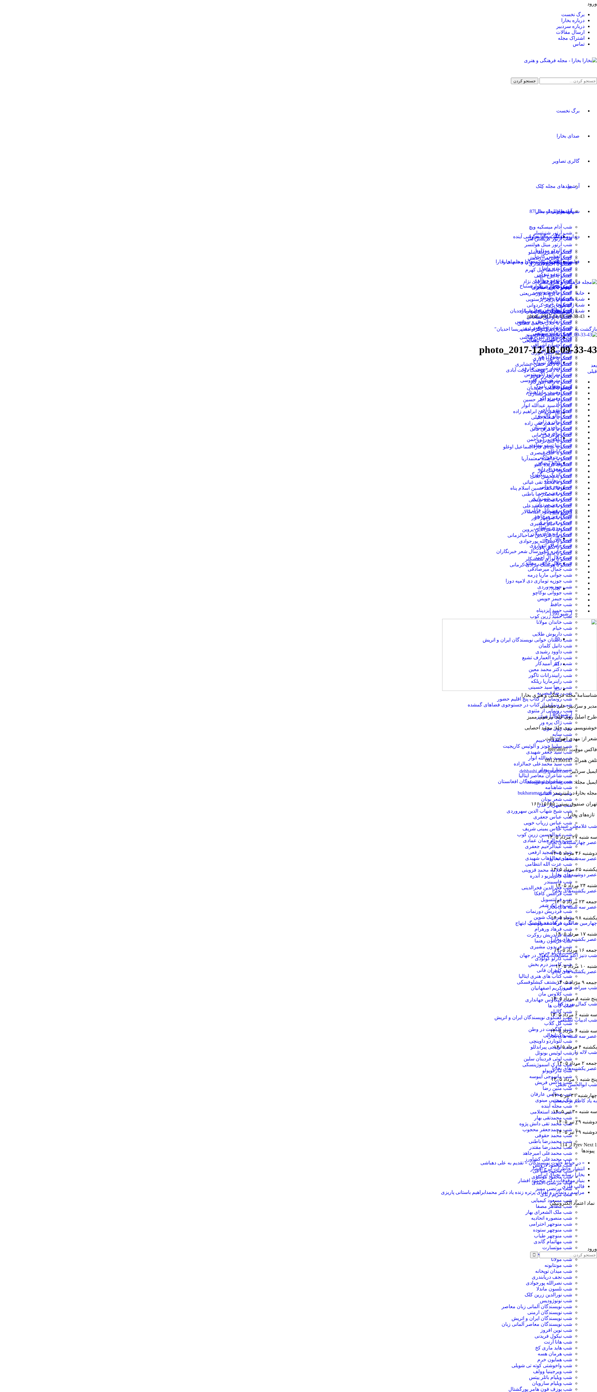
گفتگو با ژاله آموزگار (551, 381)
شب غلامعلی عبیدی (576, 826)
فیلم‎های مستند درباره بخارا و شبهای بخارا (538, 261)
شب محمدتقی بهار (553, 1117)
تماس (579, 44)
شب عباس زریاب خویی (548, 822)
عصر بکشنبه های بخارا (574, 939)
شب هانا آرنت (558, 1341)
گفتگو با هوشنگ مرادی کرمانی (541, 564)
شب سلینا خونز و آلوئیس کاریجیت (537, 746)
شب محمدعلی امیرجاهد (547, 1153)
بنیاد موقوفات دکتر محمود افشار (551, 1180)
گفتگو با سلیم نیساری (550, 393)
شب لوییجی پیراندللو (551, 1047)
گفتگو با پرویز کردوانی (549, 305)
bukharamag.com (535, 793)
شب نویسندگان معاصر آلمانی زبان (537, 1324)
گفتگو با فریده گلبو (553, 464)
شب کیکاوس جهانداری (548, 999)
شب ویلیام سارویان (552, 1383)
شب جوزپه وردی (554, 586)
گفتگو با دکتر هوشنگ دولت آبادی (539, 370)
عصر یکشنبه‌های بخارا (574, 890)
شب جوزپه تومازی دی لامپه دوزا (539, 580)
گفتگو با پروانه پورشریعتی (546, 293)
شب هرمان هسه (555, 1353)
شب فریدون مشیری (551, 946)
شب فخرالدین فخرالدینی (546, 887)
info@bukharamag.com (549, 782)
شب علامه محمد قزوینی (547, 870)
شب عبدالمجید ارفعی (550, 852)
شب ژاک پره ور (556, 722)
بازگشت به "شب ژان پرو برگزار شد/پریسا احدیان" (545, 329)
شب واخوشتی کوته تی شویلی (541, 1365)
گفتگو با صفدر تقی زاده (548, 423)
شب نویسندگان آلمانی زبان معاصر (537, 1306)
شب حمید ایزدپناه (554, 610)
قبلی (592, 371)
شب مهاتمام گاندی (553, 1241)
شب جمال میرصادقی (550, 569)
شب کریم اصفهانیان (551, 988)
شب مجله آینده (556, 1106)
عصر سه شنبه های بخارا (572, 906)
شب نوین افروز (556, 1330)
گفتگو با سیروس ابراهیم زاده (542, 411)
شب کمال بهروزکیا (577, 1003)
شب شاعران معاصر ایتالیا (545, 775)
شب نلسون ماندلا (554, 1288)
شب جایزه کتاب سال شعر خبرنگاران (534, 551)
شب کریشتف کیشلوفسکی (544, 982)
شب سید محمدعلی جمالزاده (543, 763)
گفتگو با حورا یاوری (552, 358)
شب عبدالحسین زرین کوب (544, 834)
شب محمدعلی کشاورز (548, 1159)
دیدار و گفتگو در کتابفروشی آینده (546, 236)
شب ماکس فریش (553, 1082)
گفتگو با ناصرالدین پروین (547, 529)
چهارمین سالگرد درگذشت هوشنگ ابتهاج (556, 923)
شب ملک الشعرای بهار (548, 1212)
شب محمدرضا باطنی (550, 1141)
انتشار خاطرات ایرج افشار (557, 1168)
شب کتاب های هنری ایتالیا (545, 976)
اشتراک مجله (571, 38)
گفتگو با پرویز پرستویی (549, 299)
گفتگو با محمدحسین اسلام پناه (541, 488)
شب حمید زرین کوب (551, 616)
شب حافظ (561, 604)
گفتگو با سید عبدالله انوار (546, 405)
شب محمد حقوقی (553, 1135)
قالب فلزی (573, 1186)
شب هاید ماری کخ (553, 1347)
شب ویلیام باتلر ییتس (550, 1377)
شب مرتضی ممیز (553, 1188)
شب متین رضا (557, 1088)
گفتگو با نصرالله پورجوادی (545, 541)
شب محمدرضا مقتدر (550, 1147)
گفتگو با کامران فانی (551, 429)
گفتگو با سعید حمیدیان (549, 387)
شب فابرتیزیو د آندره (551, 875)
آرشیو (574, 186)
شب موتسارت (557, 1247)
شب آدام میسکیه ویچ (550, 226)
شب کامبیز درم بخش (550, 964)
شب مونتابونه (558, 1265)
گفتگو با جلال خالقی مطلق (544, 322)
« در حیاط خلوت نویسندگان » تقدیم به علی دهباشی (532, 1162)
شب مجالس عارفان (551, 1094)
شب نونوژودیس (556, 1300)
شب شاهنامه (558, 787)
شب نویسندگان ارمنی (549, 1312)
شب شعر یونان (556, 799)
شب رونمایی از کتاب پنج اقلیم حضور (534, 698)
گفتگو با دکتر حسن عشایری (543, 364)
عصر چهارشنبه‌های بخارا (572, 842)
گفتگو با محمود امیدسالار (546, 511)
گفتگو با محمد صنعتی (550, 499)
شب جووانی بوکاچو (552, 592)
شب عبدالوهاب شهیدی (548, 858)
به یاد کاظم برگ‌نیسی (575, 1100)
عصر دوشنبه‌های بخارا (574, 874)
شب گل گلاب (558, 1023)
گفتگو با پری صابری (552, 287)
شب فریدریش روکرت (549, 934)
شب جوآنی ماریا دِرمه (549, 575)
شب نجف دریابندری (552, 1277)
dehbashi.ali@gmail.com (544, 771)
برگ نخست (573, 14)
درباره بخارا (573, 20)
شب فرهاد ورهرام (553, 929)
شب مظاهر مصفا (554, 1206)
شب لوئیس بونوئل (553, 1052)
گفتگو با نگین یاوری (552, 547)
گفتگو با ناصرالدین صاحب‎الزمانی (539, 535)
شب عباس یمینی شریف (547, 828)
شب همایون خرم (554, 1359)
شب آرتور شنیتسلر (552, 232)
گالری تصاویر (566, 161)
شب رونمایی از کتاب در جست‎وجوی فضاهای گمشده (520, 704)
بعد (594, 365)
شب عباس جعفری (552, 816)
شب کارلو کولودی (553, 958)
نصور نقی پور (532, 1233)
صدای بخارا (568, 135)
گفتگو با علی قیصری (551, 452)
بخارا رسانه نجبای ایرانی (560, 1174)
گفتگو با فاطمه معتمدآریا (546, 458)
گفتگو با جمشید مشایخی (547, 340)
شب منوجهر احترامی (550, 1224)
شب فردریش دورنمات (549, 911)
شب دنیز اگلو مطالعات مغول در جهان (558, 955)
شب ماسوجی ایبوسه (550, 1076)
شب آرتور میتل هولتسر (548, 244)
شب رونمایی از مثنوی (549, 710)
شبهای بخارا (567, 211)
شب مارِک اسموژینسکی (547, 1064)
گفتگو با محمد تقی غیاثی (547, 482)
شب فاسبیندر (558, 881)
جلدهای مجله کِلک (554, 186)
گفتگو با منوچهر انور (551, 517)
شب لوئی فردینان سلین (548, 1058)
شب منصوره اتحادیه (551, 1218)
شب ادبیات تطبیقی (577, 1019)
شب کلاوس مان (555, 993)
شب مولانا (561, 1259)
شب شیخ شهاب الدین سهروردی (539, 811)
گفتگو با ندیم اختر (554, 552)
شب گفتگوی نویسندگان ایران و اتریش (533, 1017)
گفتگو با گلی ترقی (553, 440)
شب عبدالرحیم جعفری (548, 846)
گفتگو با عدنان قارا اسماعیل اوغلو (537, 446)
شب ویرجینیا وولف (552, 1371)
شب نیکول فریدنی (553, 1336)
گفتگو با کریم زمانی (552, 435)
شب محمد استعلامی (551, 1111)
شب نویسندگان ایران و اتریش (541, 1318)
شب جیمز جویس (554, 598)
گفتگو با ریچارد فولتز (551, 376)
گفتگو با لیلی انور (555, 470)
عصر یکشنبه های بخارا (574, 971)
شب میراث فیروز (579, 987)
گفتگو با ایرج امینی (553, 275)
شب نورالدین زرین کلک (548, 1294)
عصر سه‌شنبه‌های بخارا (573, 858)
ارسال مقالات (570, 32)
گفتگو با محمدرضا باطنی (547, 493)
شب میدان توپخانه (553, 1271)
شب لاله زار (584, 1052)
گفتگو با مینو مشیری (551, 523)
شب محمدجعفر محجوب (547, 1129)
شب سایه (562, 734)
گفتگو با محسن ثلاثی (551, 476)
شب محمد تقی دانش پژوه (545, 1123)
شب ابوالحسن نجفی (576, 1084)
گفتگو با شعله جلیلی (551, 417)
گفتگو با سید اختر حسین (547, 399)
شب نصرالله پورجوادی (549, 1282)
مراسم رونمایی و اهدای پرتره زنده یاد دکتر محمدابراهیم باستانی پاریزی (513, 1192)
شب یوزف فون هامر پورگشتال (540, 1389)
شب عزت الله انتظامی (548, 864)
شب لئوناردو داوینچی (550, 1041)
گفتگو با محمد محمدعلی (547, 505)
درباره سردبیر (570, 26)
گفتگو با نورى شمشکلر (548, 558)
